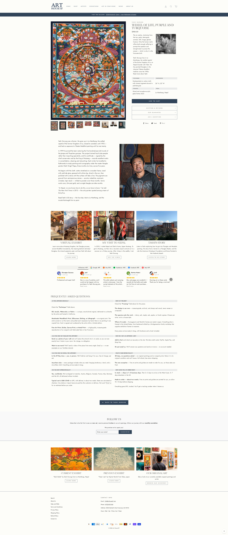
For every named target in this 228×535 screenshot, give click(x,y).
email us (122, 347)
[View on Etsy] (105, 273)
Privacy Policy (54, 510)
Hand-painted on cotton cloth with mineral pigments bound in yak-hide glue (143, 83)
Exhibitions (94, 6)
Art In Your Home (109, 6)
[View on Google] (59, 273)
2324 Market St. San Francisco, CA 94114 (117, 508)
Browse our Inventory (156, 483)
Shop (76, 6)
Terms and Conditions (57, 507)
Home (68, 6)
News (121, 6)
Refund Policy (54, 516)
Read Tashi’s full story (65, 198)
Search (53, 498)
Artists (83, 6)
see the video (114, 257)
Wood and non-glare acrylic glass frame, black (141, 92)
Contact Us (54, 519)
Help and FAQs (55, 504)
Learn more (71, 481)
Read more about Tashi (140, 74)
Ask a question (154, 117)
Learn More (71, 257)
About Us (53, 501)
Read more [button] (83, 286)
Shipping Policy (55, 513)
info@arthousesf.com (110, 501)
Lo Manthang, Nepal (161, 92)
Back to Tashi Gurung (115, 402)
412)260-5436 (109, 504)
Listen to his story (157, 257)
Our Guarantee (154, 112)
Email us (99, 346)
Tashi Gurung (137, 22)
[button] (57, 279)
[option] (114, 15)
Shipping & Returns (154, 108)
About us (129, 6)
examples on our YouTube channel (62, 348)
